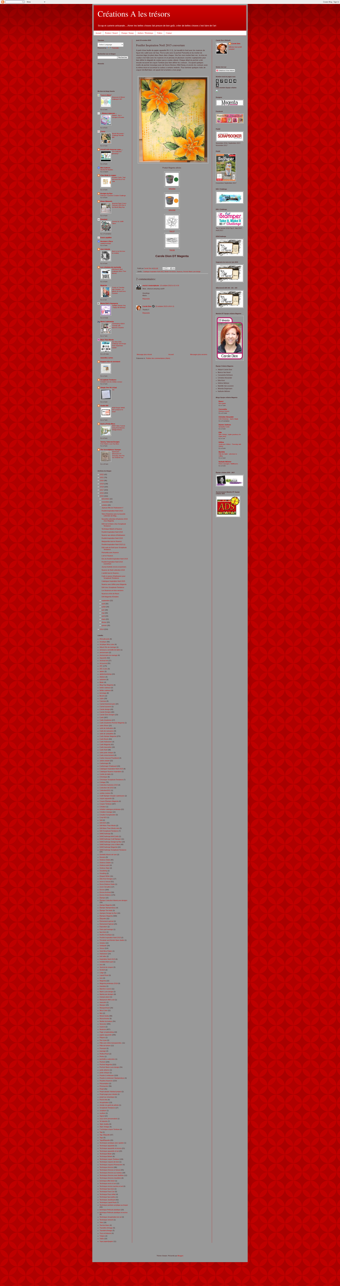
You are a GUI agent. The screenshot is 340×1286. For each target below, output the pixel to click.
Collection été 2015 (107, 788)
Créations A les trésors (134, 13)
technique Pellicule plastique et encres (114, 1212)
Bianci (221, 401)
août (103, 604)
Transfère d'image (106, 1228)
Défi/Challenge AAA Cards (109, 836)
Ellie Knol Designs (106, 879)
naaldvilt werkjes (105, 243)
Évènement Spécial (107, 924)
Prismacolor (104, 1086)
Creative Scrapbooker (107, 815)
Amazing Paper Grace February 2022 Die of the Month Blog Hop (119, 205)
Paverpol (103, 1048)
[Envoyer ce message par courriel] (163, 268)
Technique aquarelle (107, 1146)
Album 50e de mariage (108, 647)
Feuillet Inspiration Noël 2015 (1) (113, 544)
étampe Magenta (106, 905)
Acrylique (103, 642)
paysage (103, 1051)
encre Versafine (105, 887)
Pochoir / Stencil (111, 33)
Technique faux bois (107, 1189)
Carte (102, 717)
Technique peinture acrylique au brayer (114, 1205)
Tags (101, 1138)
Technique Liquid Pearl (108, 1202)
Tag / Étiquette (105, 1135)
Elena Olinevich (106, 201)
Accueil (98, 33)
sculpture (103, 1111)
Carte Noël (103, 750)
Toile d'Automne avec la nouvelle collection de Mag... (113, 515)
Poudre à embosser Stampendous (112, 1078)
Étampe (102, 898)
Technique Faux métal (108, 1194)
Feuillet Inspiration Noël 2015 (112, 511)
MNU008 (172, 210)
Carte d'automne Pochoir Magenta (112, 723)
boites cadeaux (105, 688)
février (104, 622)
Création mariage (106, 812)
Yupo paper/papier (106, 1241)
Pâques (102, 1037)
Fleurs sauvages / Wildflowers (228, 464)
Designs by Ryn (106, 193)
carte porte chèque (106, 753)
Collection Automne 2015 (109, 785)
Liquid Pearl (104, 975)
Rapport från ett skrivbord (110, 362)
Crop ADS (103, 817)
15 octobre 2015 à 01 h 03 (169, 285)
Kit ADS (102, 970)
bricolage (103, 693)
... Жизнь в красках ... (108, 113)
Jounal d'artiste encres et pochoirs (114, 567)
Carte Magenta (105, 744)
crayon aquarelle (106, 798)
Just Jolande (105, 249)
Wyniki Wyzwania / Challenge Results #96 (118, 135)
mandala (103, 986)
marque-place (105, 997)
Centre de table (105, 774)
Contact (169, 33)
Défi (101, 820)
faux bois (103, 932)
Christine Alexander (226, 417)
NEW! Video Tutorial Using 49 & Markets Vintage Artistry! (118, 428)
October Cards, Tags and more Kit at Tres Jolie (119, 179)
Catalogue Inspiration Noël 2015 (153, 271)
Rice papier (222, 403)
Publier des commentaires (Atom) (158, 358)
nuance (102, 1027)
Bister (102, 682)
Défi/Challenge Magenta (108, 847)
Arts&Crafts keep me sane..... (111, 149)
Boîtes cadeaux (105, 690)
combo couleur (105, 793)
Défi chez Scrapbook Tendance (113, 587)
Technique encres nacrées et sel (111, 1186)
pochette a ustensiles (107, 1059)
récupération (104, 1102)
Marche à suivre (105, 989)
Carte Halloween (106, 742)
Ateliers (102, 677)
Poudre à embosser (107, 1075)
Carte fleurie (104, 739)
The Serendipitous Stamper (110, 450)
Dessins (102, 857)
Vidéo (102, 1239)
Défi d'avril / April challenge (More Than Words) (119, 271)
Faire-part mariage (106, 929)
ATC (101, 666)
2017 (102, 490)
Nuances (179, 271)
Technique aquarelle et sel (109, 1151)
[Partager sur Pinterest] (174, 268)
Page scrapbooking (107, 1032)
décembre (106, 499)
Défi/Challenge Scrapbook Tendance (113, 850)
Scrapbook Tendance (108, 380)
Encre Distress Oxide (107, 884)
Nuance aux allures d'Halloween (113, 535)
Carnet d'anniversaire (107, 704)
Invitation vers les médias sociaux (111, 382)
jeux (101, 965)
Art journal (103, 663)
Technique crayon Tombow (109, 1159)
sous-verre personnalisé (108, 1119)
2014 (102, 629)
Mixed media (104, 1016)
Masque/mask (105, 1008)
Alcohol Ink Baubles (106, 169)
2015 (102, 496)
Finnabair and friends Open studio (112, 940)
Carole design (105, 709)
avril (103, 616)
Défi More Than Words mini (109, 828)
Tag (101, 1132)
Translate (115, 48)
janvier (104, 625)
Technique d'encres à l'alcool (110, 1170)
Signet (102, 1116)
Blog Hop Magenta (106, 685)
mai (103, 613)
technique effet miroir (107, 1181)
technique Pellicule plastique (110, 1210)
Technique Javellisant (107, 1200)
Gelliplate (103, 946)
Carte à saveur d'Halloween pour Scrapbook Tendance (113, 577)
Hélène (221, 442)
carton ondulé (105, 761)
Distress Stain (105, 868)
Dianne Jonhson (225, 425)
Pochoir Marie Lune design (191, 271)
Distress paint (104, 865)
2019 (102, 484)
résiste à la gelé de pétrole (109, 1105)
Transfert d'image (106, 1231)
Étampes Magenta (106, 916)
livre (101, 978)
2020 (102, 481)
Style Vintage (104, 1127)
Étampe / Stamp (128, 33)
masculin (103, 1002)
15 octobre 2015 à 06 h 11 (164, 306)
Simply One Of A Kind (108, 388)
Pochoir (102, 1062)
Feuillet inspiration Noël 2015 (110, 938)
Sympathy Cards (224, 427)
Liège (102, 973)
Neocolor (103, 1024)
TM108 (172, 250)
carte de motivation (106, 728)
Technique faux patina (108, 1197)
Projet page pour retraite (108, 1094)
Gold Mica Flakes (106, 951)
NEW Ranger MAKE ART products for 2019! (118, 409)
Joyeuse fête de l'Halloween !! (112, 508)
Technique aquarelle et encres (111, 1148)
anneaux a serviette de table (110, 650)
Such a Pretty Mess (107, 424)
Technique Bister (106, 1154)
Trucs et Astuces (105, 1233)
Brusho (102, 696)
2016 (102, 493)
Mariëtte (222, 452)
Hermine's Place (106, 241)
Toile (101, 1222)
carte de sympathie (106, 734)
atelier (102, 671)
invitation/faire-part (106, 962)
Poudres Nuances (106, 1081)
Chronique (103, 777)
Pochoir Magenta (106, 1065)
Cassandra (223, 409)
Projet (102, 1089)
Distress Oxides (105, 863)
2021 (102, 477)
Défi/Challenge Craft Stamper (110, 839)
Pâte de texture (105, 1046)
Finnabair (103, 219)
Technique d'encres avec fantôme (112, 1175)
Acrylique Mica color (107, 644)
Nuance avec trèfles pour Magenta (114, 584)
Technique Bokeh (106, 1156)
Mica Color (103, 1010)
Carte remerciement (107, 755)
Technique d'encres (107, 1167)
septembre (106, 601)
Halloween (103, 954)
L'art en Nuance (107, 556)
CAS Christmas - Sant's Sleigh (228, 419)
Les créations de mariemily (110, 267)
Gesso (102, 948)
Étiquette (103, 919)
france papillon (106, 238)
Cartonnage (104, 763)
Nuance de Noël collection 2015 (113, 570)
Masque (102, 1005)
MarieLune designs (107, 994)
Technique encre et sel (108, 1183)
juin (103, 610)
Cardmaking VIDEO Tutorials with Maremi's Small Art (118, 325)
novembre (106, 502)
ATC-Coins (103, 669)
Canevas (103, 701)
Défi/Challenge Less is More (110, 844)
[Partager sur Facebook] (171, 268)
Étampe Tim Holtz (106, 910)
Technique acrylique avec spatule (112, 1143)
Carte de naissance (107, 731)
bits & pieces (105, 168)
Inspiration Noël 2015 (107, 959)
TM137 (172, 232)
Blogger (180, 1256)
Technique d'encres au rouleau (111, 1173)
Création (103, 807)
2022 (102, 474)
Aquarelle (103, 658)
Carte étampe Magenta (108, 736)
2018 (102, 487)
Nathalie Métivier (225, 462)
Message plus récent (144, 354)
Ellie (220, 432)
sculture (102, 1113)
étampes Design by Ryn (108, 913)
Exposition (103, 927)
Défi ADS (103, 823)
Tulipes (102, 1236)
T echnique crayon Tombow (110, 1129)
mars (104, 619)
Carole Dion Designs (107, 715)
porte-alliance (105, 1070)
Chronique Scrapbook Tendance (111, 780)
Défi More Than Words (108, 825)
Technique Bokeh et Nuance (112, 529)
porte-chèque (104, 1073)
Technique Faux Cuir (107, 1192)
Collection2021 (105, 790)
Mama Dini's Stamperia (109, 303)
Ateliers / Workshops (145, 33)
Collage (102, 782)
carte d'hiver (104, 726)
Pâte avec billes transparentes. (111, 1043)
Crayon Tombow (105, 804)
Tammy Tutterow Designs (110, 442)
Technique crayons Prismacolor (111, 1165)
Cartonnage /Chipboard (108, 766)
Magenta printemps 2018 (109, 983)
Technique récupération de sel (111, 1217)
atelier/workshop (106, 674)
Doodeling (103, 871)
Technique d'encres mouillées (110, 1178)
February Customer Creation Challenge (113, 195)
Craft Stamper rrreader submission (112, 796)
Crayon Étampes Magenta (109, 801)
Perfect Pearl (104, 1054)
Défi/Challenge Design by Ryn (111, 842)
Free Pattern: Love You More (109, 444)
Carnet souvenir (105, 707)
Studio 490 (104, 406)
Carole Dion (147, 306)
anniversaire (104, 652)
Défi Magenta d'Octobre (110, 597)
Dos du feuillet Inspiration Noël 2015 (115, 559)
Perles (102, 1056)
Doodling (103, 873)
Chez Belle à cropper (108, 175)
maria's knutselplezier (151, 285)
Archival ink (104, 661)
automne (103, 680)
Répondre (146, 299)
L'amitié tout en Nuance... (111, 573)
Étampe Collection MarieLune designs (113, 900)
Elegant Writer (105, 876)
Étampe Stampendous (108, 908)
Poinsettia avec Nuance (110, 553)
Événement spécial (106, 921)
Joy (113, 389)
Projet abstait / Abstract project (110, 1092)
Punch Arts (103, 1100)
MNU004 (172, 189)
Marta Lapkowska (107, 322)
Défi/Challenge (105, 834)
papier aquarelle (106, 1035)
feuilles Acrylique (106, 935)
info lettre (103, 956)
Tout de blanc (104, 1225)
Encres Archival (105, 892)
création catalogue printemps (110, 809)
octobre (105, 505)
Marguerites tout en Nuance (112, 541)
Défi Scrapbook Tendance (109, 831)
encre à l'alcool (105, 882)
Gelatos (102, 943)
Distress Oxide (105, 860)
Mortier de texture (170, 271)
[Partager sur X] (168, 268)
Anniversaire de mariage (108, 655)
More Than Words (107, 340)
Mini (101, 1013)
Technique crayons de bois (109, 1162)
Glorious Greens (224, 411)
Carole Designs (105, 712)
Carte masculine (105, 747)
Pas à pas (103, 1040)
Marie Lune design (106, 992)
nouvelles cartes (106, 358)
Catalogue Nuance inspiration (110, 772)
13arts (102, 131)
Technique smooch (106, 1220)
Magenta (103, 285)
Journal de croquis (106, 967)
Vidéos (159, 33)
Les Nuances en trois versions (112, 590)
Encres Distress (105, 895)
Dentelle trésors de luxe (108, 855)
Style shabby (104, 1124)
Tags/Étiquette (105, 1140)
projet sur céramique (107, 1097)
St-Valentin (103, 1121)
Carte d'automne (106, 720)
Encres (102, 890)
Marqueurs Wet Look (107, 1000)
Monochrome (104, 1019)
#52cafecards (104, 639)
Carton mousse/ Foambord (109, 758)
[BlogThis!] (166, 268)
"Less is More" (106, 95)
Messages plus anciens (198, 354)
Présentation (104, 1083)
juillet (104, 607)
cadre (102, 698)
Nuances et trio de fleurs (110, 594)
